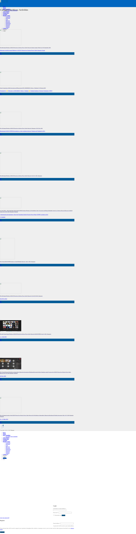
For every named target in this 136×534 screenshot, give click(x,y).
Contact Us (5, 28)
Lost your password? (4, 517)
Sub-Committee (6, 435)
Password (55, 512)
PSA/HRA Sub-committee (11, 436)
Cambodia (8, 16)
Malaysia (8, 20)
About (4, 8)
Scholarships (6, 13)
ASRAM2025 (6, 11)
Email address (56, 523)
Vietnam (7, 27)
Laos (7, 19)
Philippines (8, 23)
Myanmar (8, 22)
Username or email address (59, 508)
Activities (5, 14)
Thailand (8, 25)
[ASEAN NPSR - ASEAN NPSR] (4, 1)
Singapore (8, 24)
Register (2, 532)
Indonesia (8, 18)
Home (4, 6)
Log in (63, 515)
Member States (6, 15)
